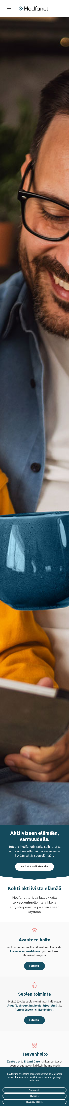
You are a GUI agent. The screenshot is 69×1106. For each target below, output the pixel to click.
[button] (9, 8)
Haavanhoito (34, 1054)
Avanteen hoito (34, 939)
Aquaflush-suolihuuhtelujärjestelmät (33, 1005)
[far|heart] (34, 931)
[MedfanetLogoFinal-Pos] (34, 8)
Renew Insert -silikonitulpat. (34, 1009)
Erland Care (32, 1061)
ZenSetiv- (13, 1061)
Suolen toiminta (34, 994)
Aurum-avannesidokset (26, 951)
